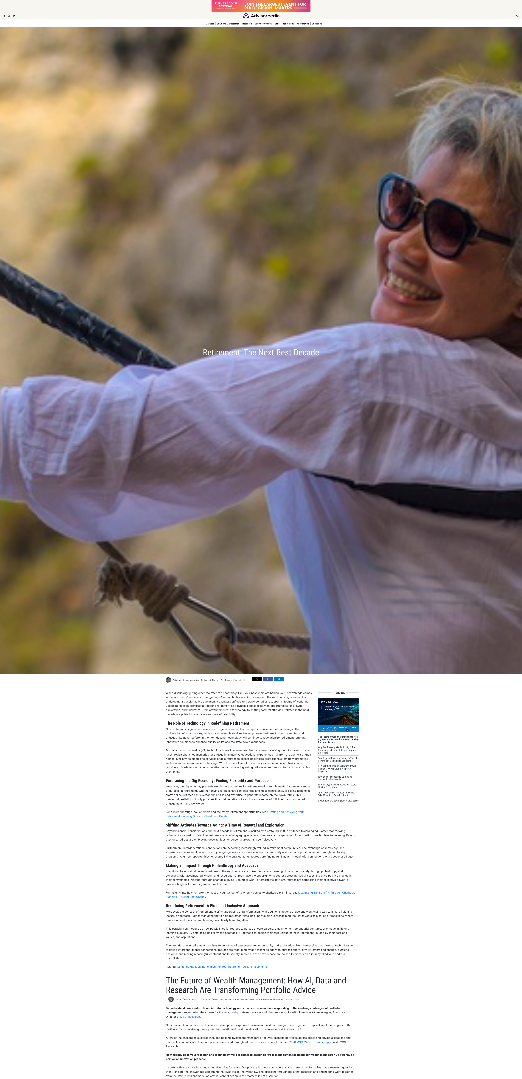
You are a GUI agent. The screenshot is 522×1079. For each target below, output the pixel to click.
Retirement (288, 23)
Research (247, 23)
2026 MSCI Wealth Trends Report (310, 1042)
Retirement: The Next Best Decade (216, 680)
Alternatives (303, 23)
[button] (257, 679)
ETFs (277, 23)
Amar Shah (195, 680)
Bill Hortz (195, 999)
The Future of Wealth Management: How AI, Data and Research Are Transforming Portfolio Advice (244, 999)
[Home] (261, 15)
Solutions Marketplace (228, 23)
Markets (210, 23)
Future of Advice (183, 999)
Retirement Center (181, 680)
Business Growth (263, 23)
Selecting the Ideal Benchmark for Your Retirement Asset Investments (222, 966)
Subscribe (317, 23)
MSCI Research (190, 1016)
